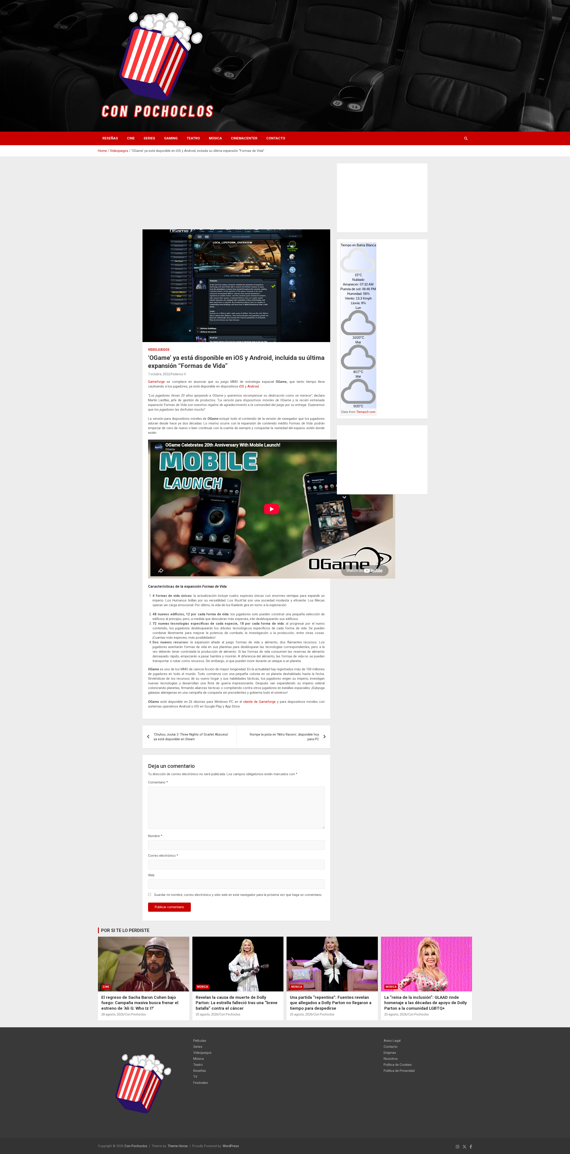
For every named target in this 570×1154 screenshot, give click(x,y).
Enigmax (390, 1053)
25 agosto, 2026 (207, 1014)
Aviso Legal (392, 1041)
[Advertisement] (236, 196)
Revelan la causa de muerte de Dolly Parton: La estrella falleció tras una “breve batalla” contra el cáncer (236, 1003)
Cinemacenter (244, 138)
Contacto (275, 138)
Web (151, 875)
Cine (131, 138)
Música (215, 138)
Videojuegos (158, 349)
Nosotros (391, 1059)
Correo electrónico (163, 856)
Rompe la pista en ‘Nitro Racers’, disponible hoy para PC (284, 736)
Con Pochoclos (135, 1014)
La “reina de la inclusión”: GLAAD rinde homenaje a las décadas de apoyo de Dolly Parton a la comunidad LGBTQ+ (425, 1003)
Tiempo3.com (365, 412)
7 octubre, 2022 (159, 374)
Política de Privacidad (399, 1071)
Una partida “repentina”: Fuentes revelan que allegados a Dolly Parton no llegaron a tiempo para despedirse (330, 1003)
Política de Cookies (398, 1065)
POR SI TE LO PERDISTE (125, 930)
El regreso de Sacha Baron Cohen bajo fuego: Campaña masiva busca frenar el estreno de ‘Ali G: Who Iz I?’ (139, 1003)
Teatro (193, 138)
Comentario (158, 782)
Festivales (200, 1083)
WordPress (231, 1146)
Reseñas (110, 138)
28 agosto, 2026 (112, 1014)
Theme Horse (178, 1146)
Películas (199, 1041)
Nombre (155, 836)
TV (195, 1077)
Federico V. (178, 374)
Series (149, 138)
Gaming (171, 138)
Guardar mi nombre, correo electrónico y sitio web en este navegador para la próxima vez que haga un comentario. (238, 895)
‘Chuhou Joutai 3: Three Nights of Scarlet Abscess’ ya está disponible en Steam (191, 736)
